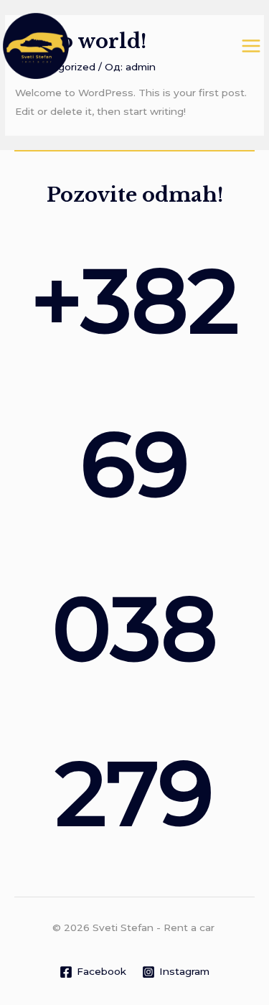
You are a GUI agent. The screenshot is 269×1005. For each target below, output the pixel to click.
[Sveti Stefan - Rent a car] (36, 46)
